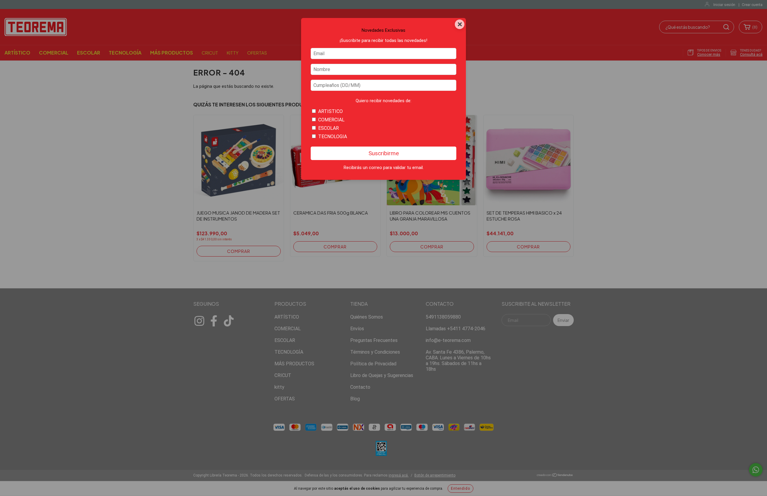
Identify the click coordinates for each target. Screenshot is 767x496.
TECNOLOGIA (332, 136)
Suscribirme (384, 153)
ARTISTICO (330, 111)
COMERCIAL (331, 120)
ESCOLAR (328, 128)
